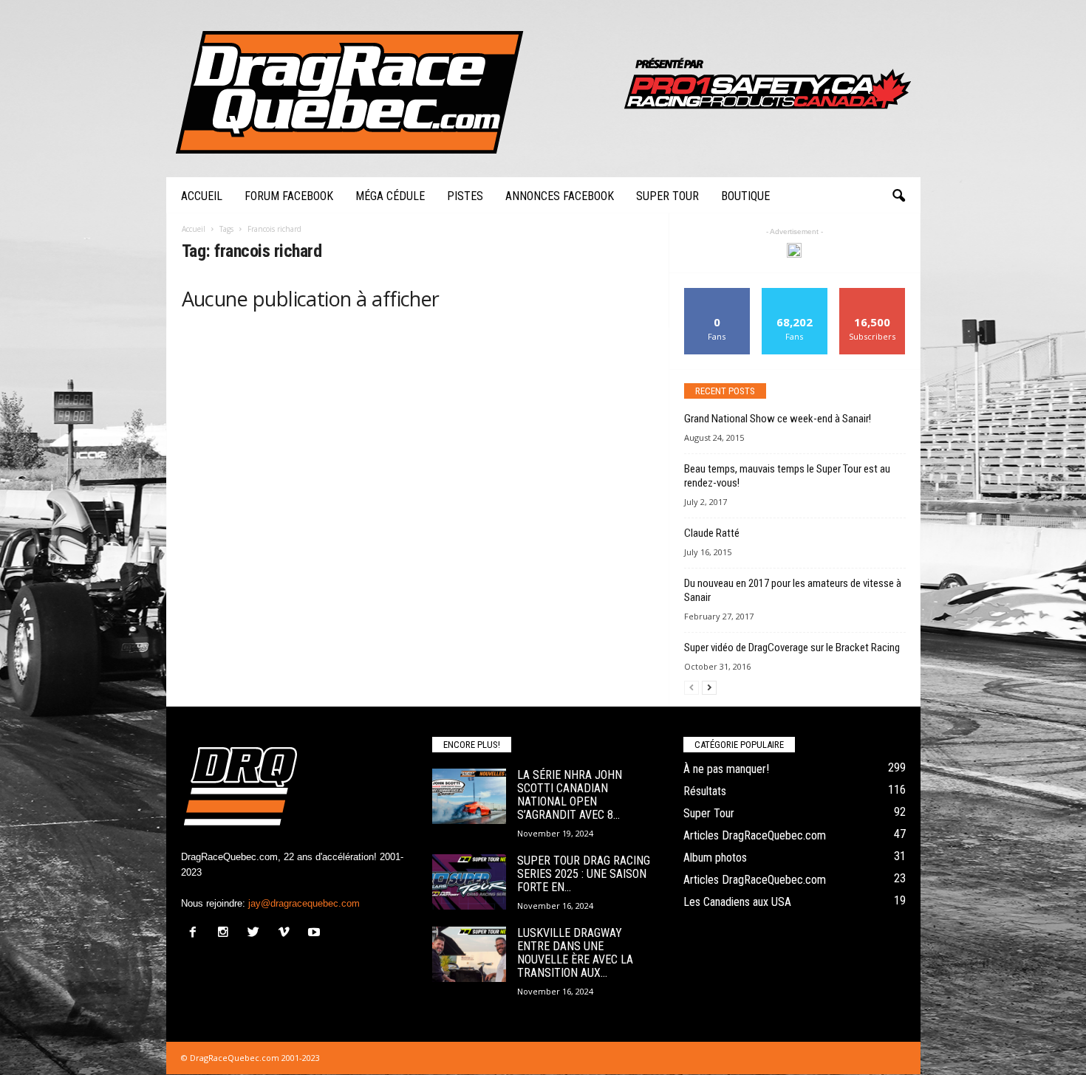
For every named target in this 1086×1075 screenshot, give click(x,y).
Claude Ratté (712, 533)
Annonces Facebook (559, 196)
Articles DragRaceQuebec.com (754, 835)
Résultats (704, 791)
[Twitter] (257, 933)
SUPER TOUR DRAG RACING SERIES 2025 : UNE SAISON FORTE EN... (583, 874)
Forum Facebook (289, 196)
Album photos (715, 858)
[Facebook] (196, 933)
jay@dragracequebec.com (304, 903)
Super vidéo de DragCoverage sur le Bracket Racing (792, 647)
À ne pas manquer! (726, 769)
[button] (898, 196)
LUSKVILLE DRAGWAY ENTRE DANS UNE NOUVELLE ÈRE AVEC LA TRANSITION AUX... (575, 953)
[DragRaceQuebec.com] (543, 88)
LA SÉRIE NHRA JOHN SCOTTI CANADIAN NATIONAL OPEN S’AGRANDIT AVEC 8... (569, 795)
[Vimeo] (287, 933)
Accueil (201, 196)
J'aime (717, 293)
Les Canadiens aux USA (737, 902)
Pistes (465, 196)
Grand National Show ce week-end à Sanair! (777, 418)
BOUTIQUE (745, 196)
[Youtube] (315, 933)
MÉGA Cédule (390, 196)
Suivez (794, 293)
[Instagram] (226, 933)
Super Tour (667, 196)
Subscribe (872, 293)
